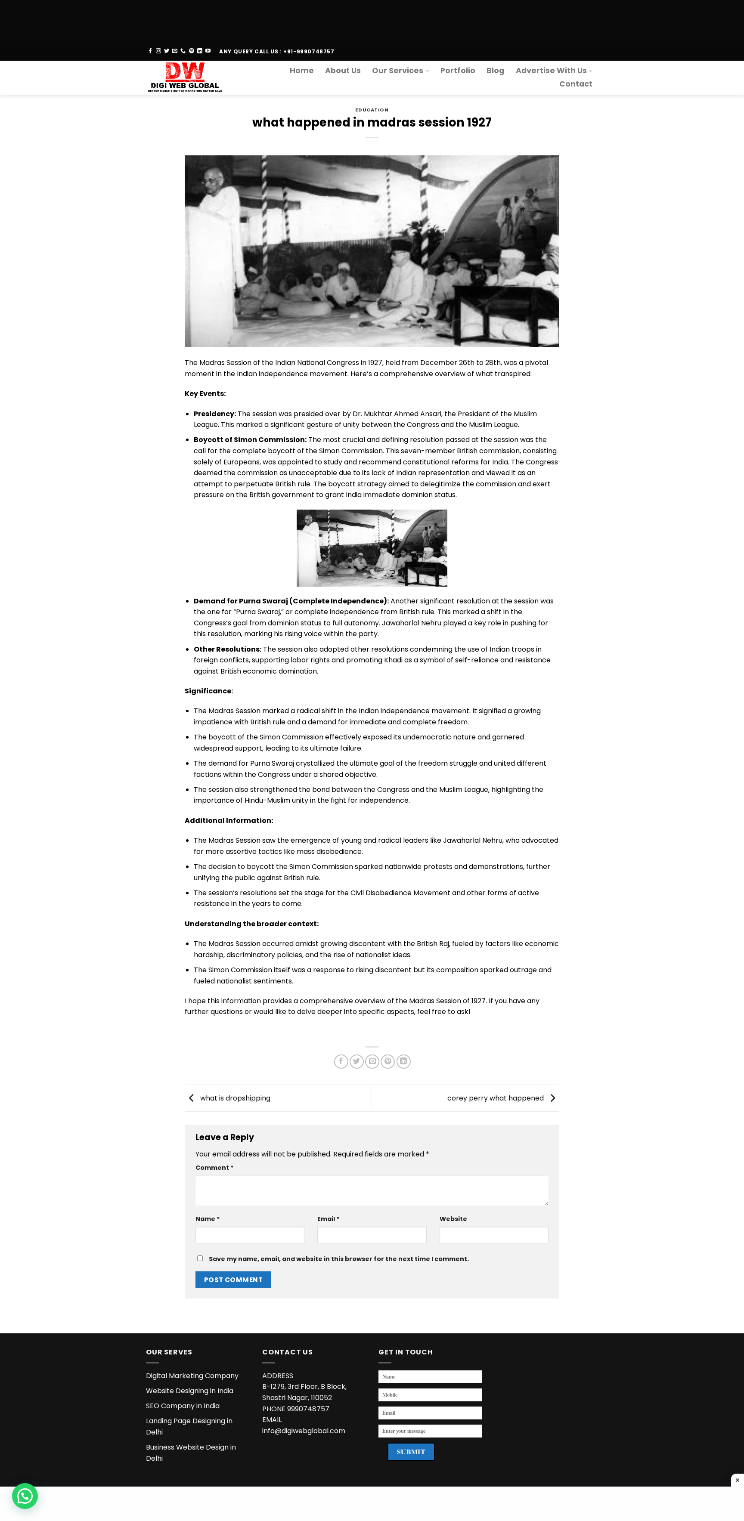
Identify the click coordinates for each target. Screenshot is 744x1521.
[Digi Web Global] (188, 78)
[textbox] (372, 1032)
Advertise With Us (551, 70)
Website (453, 1219)
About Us (343, 70)
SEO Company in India (183, 1406)
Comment (214, 1167)
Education (371, 109)
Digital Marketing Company (192, 1376)
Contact (575, 84)
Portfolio (457, 70)
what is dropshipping (234, 1098)
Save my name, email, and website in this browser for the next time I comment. (339, 1259)
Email (328, 1219)
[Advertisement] (258, 19)
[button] (25, 1496)
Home (302, 70)
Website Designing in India (189, 1391)
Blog (495, 70)
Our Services (397, 70)
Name (207, 1219)
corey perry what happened (496, 1098)
